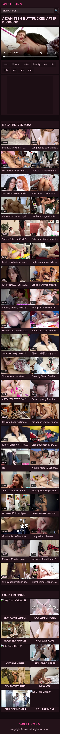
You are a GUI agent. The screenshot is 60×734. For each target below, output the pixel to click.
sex (45, 64)
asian (26, 64)
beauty (36, 64)
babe (6, 70)
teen (6, 64)
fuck (22, 70)
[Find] (56, 10)
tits (52, 64)
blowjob (16, 64)
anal (30, 70)
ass (14, 70)
